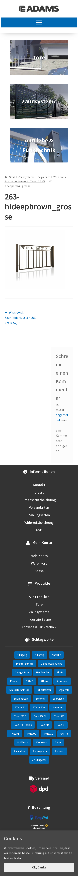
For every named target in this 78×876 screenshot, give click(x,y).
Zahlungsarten (39, 515)
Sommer (40, 698)
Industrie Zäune (39, 619)
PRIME (29, 681)
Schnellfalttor (44, 690)
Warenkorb (39, 563)
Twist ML (14, 733)
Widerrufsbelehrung (39, 522)
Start (12, 177)
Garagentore (22, 672)
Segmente (44, 177)
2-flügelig (39, 655)
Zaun (58, 742)
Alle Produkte (39, 596)
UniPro (64, 733)
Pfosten (14, 681)
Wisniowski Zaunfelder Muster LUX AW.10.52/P (20, 317)
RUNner (45, 681)
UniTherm (22, 742)
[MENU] (39, 22)
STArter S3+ (39, 707)
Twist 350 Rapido (23, 725)
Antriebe (56, 655)
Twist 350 (59, 716)
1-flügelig (22, 655)
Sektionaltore (21, 698)
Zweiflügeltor (39, 760)
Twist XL (48, 733)
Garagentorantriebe (51, 663)
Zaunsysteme (26, 177)
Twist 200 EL (40, 716)
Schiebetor (62, 681)
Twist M (61, 725)
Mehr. (18, 858)
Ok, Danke (39, 867)
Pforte (60, 672)
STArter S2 (20, 707)
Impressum (39, 492)
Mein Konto (39, 555)
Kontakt (39, 484)
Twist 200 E (20, 716)
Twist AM (44, 725)
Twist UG (31, 733)
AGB (39, 530)
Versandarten (39, 507)
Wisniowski (41, 742)
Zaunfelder (19, 751)
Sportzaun (58, 698)
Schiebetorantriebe (19, 690)
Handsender (42, 672)
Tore (39, 604)
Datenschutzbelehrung (39, 500)
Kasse (39, 571)
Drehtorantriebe (24, 663)
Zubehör (59, 751)
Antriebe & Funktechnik (39, 627)
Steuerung (57, 707)
